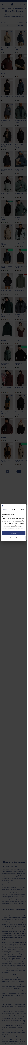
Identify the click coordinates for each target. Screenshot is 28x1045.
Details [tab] (13, 509)
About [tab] (22, 509)
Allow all (13, 533)
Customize (12, 537)
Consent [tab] (5, 509)
